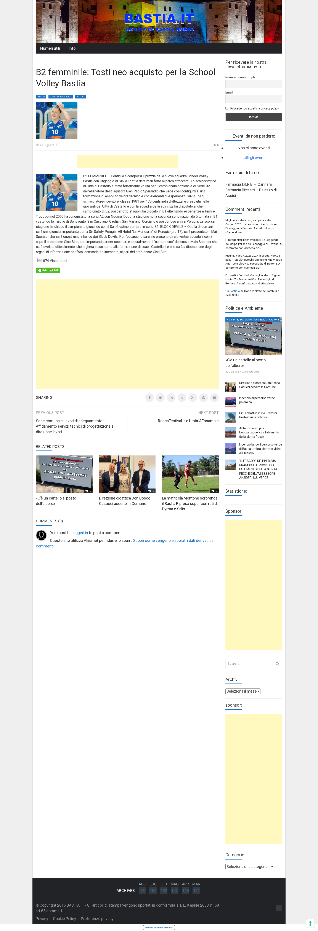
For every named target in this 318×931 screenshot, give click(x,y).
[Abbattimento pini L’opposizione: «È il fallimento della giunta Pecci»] (230, 432)
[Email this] (214, 397)
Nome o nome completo (241, 77)
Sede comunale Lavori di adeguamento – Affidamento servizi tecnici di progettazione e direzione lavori (75, 426)
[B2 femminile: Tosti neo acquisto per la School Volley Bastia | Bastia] (159, 21)
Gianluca (234, 371)
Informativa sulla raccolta (159, 927)
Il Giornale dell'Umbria (61, 96)
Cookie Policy (64, 918)
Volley (81, 96)
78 (142, 890)
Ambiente (232, 320)
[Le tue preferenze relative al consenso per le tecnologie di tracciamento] (310, 923)
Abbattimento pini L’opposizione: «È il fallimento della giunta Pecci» (259, 432)
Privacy (42, 918)
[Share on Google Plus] (192, 397)
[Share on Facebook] (149, 397)
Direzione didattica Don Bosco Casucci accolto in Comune (259, 385)
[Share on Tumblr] (182, 397)
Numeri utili (50, 48)
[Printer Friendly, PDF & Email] (48, 269)
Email (229, 92)
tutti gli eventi (253, 157)
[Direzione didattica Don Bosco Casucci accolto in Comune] (230, 387)
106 (153, 890)
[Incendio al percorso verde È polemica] (230, 402)
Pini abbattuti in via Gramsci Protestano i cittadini (258, 415)
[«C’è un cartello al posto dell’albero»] (253, 336)
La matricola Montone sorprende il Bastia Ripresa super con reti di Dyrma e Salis (190, 503)
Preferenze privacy (97, 918)
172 (196, 890)
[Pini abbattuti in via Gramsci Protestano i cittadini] (230, 417)
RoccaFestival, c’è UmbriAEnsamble (188, 421)
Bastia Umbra (256, 320)
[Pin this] (203, 397)
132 (164, 890)
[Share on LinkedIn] (171, 397)
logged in (80, 532)
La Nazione (272, 320)
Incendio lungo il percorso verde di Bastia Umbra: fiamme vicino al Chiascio (260, 449)
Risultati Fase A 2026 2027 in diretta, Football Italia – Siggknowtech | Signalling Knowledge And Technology (253, 259)
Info (72, 48)
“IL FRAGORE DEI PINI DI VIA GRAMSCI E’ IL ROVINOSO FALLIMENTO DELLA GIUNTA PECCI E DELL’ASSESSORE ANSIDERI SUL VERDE (258, 469)
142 (174, 890)
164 (185, 890)
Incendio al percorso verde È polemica (258, 400)
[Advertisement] (127, 161)
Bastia (41, 96)
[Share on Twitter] (160, 397)
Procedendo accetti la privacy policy (254, 108)
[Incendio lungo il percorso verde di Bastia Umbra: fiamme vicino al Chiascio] (230, 448)
